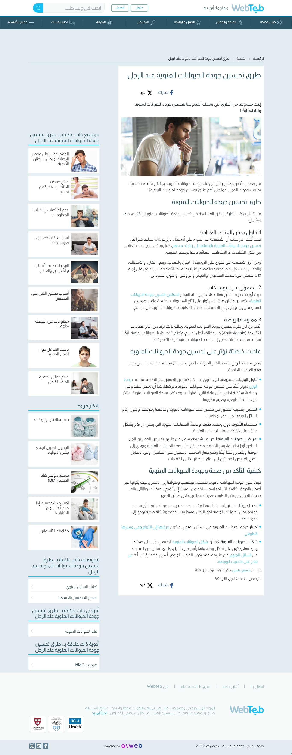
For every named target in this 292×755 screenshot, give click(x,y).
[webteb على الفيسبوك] (45, 746)
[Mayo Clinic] (56, 724)
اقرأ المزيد (99, 713)
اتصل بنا (257, 686)
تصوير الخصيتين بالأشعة (78, 597)
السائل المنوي (240, 555)
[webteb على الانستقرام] (38, 746)
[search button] (38, 8)
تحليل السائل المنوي (81, 586)
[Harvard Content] (37, 724)
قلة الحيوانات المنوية (81, 631)
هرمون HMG (86, 665)
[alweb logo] (131, 746)
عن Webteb (158, 686)
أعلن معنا (230, 686)
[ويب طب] (248, 9)
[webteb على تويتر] (32, 746)
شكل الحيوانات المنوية (190, 541)
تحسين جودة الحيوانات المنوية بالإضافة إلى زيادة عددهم (216, 245)
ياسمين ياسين (241, 570)
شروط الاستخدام (195, 686)
